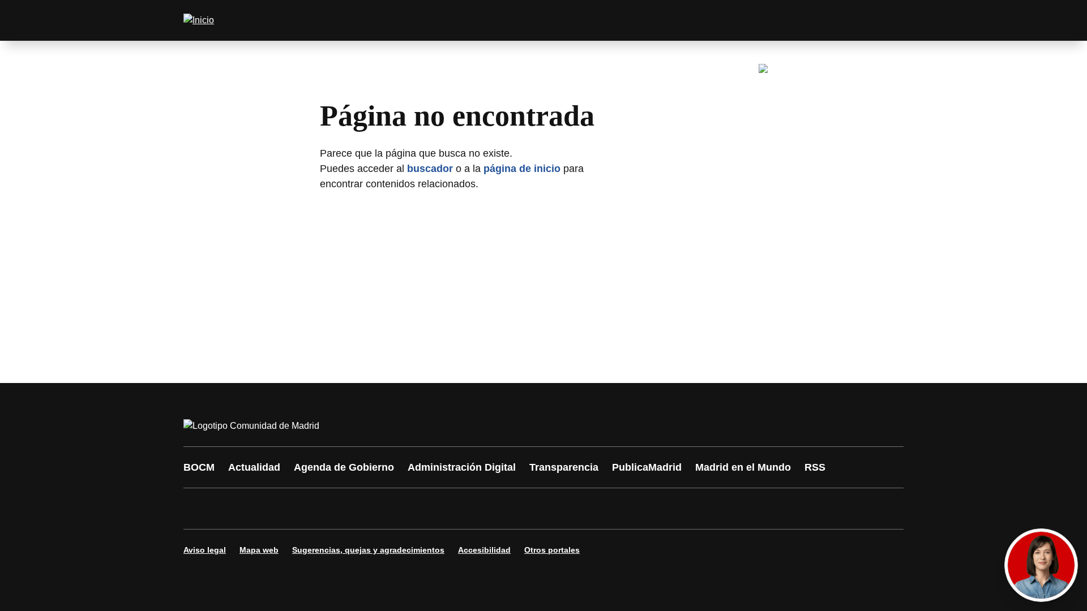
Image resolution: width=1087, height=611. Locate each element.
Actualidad (254, 467)
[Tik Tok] (403, 508)
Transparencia (563, 467)
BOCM (199, 467)
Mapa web (259, 549)
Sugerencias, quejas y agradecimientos (368, 549)
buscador (430, 168)
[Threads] (505, 508)
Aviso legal (204, 549)
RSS (814, 467)
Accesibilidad (484, 549)
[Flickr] (437, 508)
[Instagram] (233, 508)
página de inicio (521, 168)
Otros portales (552, 549)
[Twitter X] (267, 508)
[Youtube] (301, 508)
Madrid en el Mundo (743, 467)
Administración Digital (462, 467)
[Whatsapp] (369, 508)
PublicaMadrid (647, 467)
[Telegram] (471, 508)
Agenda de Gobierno (344, 467)
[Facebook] (199, 508)
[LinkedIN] (335, 508)
